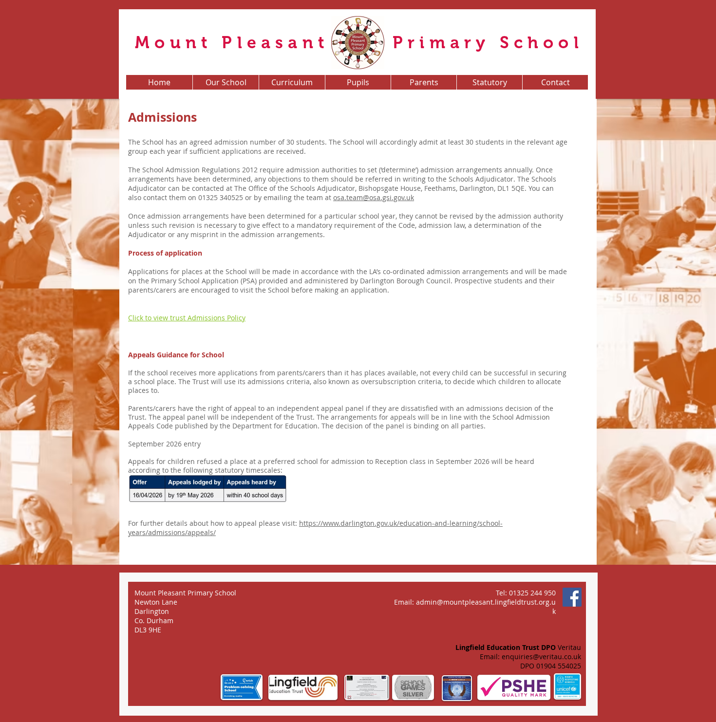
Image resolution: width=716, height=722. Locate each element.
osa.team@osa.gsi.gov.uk (373, 197)
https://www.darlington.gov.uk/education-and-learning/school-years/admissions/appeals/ (315, 527)
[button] (225, 82)
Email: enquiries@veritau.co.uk (530, 656)
